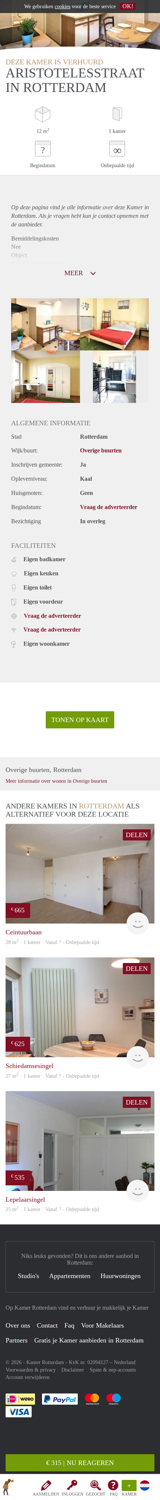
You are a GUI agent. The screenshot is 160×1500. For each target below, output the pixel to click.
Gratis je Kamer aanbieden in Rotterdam (89, 1340)
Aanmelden (46, 1494)
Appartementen (69, 1276)
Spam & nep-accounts (113, 1370)
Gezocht (95, 1494)
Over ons (18, 1325)
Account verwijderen (27, 1377)
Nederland (124, 1362)
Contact (47, 1325)
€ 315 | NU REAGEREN (80, 1462)
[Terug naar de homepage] (8, 1488)
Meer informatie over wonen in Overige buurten (56, 781)
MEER (74, 273)
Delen (137, 835)
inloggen (72, 1494)
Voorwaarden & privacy (31, 1370)
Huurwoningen (120, 1276)
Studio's (28, 1276)
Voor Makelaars (102, 1325)
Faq (69, 1325)
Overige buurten (101, 450)
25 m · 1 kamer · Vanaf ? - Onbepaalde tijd (52, 1209)
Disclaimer (72, 1370)
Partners (17, 1340)
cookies (62, 6)
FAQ (114, 1494)
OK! (127, 6)
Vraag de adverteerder (108, 507)
